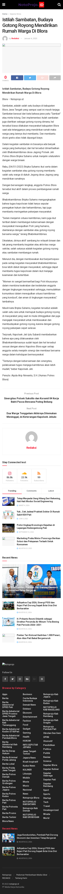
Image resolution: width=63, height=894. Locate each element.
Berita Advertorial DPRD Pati (8, 704)
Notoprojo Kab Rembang (50, 714)
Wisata (46, 814)
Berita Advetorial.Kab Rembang (9, 744)
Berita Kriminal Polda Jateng (9, 758)
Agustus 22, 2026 (12, 594)
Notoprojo (6, 875)
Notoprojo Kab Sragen (50, 721)
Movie (26, 782)
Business (27, 694)
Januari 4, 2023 (30, 38)
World (46, 818)
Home (4, 14)
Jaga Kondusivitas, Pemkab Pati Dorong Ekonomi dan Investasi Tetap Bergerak (31, 589)
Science (47, 761)
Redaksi (15, 38)
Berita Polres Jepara (9, 788)
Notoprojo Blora (31, 798)
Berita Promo (9, 813)
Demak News (29, 705)
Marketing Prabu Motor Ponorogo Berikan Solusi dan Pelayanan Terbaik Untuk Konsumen (38, 541)
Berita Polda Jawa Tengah (9, 769)
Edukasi (27, 709)
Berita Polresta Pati (10, 807)
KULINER (27, 770)
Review (46, 757)
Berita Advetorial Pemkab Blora (10, 736)
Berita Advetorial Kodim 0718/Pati (10, 730)
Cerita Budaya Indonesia (30, 699)
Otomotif (47, 741)
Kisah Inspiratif (30, 762)
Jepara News (29, 757)
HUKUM (27, 741)
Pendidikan (49, 745)
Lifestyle (27, 774)
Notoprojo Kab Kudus (50, 702)
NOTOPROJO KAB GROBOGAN (31, 815)
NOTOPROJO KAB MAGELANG (51, 708)
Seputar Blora (15, 14)
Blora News (8, 821)
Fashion (27, 721)
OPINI (46, 737)
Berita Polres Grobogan (9, 782)
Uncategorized (51, 810)
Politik (46, 753)
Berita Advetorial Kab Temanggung (10, 722)
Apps (4, 694)
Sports (46, 794)
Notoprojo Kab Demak (30, 809)
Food (25, 725)
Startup (47, 798)
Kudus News (29, 766)
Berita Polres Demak (9, 775)
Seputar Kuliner (51, 769)
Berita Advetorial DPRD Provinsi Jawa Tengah (10, 713)
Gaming (27, 733)
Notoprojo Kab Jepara (50, 695)
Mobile (26, 778)
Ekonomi (27, 713)
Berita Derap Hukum (8, 752)
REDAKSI (6, 878)
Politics (47, 749)
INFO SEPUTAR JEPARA (30, 746)
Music (26, 786)
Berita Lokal (8, 764)
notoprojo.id (14, 884)
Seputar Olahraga (48, 774)
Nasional (27, 790)
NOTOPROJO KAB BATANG (29, 803)
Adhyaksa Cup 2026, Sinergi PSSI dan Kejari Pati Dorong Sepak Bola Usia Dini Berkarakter (37, 605)
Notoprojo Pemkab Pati (49, 727)
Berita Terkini (9, 817)
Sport (46, 790)
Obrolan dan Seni (52, 733)
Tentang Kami (21, 878)
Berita (5, 698)
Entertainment (30, 717)
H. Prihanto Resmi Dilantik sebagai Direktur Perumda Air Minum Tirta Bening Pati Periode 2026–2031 (38, 622)
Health (26, 737)
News (25, 794)
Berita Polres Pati (9, 801)
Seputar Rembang (48, 784)
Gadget (26, 729)
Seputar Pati (49, 779)
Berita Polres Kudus (9, 795)
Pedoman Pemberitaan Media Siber (31, 875)
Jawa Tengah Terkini (29, 752)
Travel (46, 806)
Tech (45, 802)
